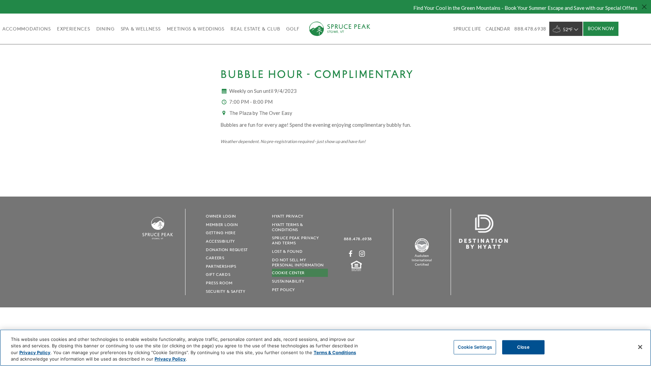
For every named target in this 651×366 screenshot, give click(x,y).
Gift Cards (218, 274)
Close (523, 347)
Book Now (601, 28)
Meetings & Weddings (195, 29)
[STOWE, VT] (157, 242)
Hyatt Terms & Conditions (287, 227)
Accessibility (220, 241)
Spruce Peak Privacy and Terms (295, 240)
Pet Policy (283, 289)
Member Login (222, 224)
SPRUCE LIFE (467, 29)
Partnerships (221, 266)
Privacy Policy (35, 352)
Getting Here (220, 232)
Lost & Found (287, 251)
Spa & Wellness (141, 29)
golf (292, 29)
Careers (215, 257)
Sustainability (288, 281)
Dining (105, 29)
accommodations (26, 29)
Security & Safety (225, 291)
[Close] (640, 347)
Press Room (219, 282)
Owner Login (221, 216)
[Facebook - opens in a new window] (350, 254)
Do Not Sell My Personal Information (298, 262)
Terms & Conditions (335, 352)
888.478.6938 (358, 238)
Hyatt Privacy (287, 216)
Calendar (498, 29)
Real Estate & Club (255, 29)
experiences (73, 29)
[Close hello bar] (644, 7)
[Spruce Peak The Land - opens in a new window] (421, 250)
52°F (568, 29)
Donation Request (227, 249)
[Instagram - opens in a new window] (362, 254)
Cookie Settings (475, 347)
